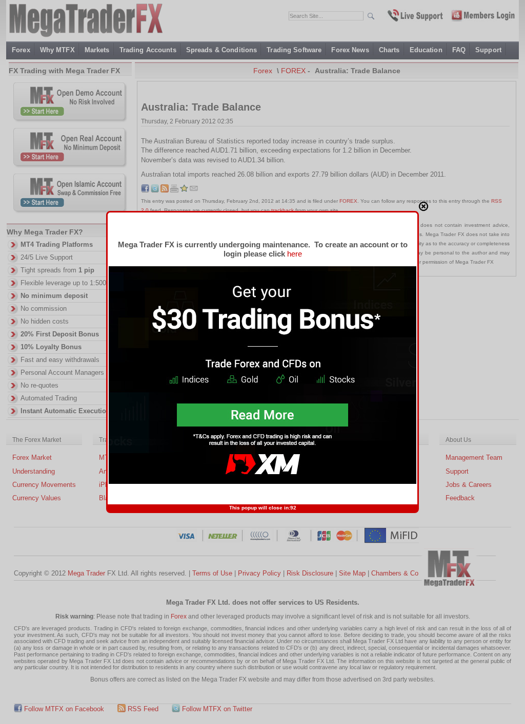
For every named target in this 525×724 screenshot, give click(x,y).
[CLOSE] (423, 206)
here (294, 253)
